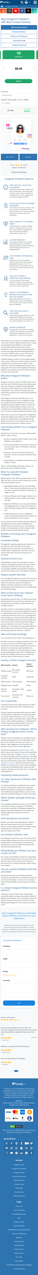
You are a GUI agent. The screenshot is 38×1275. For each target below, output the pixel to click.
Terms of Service (19, 1210)
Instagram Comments (19, 1169)
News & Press (19, 1253)
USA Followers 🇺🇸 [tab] (19, 41)
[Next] (34, 68)
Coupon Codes (19, 1241)
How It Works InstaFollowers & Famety (19, 1265)
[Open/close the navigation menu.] (35, 2)
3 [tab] (20, 1071)
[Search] (22, 2)
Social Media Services (19, 1214)
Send (19, 1003)
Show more (34, 1037)
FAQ (19, 1218)
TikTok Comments (19, 1196)
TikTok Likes (19, 1188)
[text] (15, 975)
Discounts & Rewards (19, 1234)
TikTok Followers (19, 1180)
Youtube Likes (19, 1192)
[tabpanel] (19, 1048)
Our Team (19, 1257)
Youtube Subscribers (19, 1176)
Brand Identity (19, 1245)
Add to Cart (10, 157)
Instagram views (26, 754)
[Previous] (3, 68)
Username (4, 92)
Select (18, 81)
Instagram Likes (19, 1165)
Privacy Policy (19, 1249)
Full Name (6, 946)
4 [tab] (23, 1071)
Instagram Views (19, 1172)
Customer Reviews (19, 172)
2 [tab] (18, 1071)
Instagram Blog (19, 1222)
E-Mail (5, 959)
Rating (5, 971)
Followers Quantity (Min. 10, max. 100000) (14, 100)
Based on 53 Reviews (19, 168)
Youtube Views (19, 1184)
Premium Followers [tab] (19, 32)
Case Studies (19, 1261)
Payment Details (19, 1226)
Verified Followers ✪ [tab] (19, 45)
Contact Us (19, 1206)
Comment (6, 980)
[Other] (34, 10)
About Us (19, 1237)
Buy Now (28, 157)
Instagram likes (29, 750)
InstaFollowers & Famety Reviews (19, 1230)
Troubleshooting (19, 1269)
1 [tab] (16, 1071)
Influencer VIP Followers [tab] (19, 36)
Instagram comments (8, 763)
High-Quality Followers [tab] (19, 27)
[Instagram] (3, 10)
